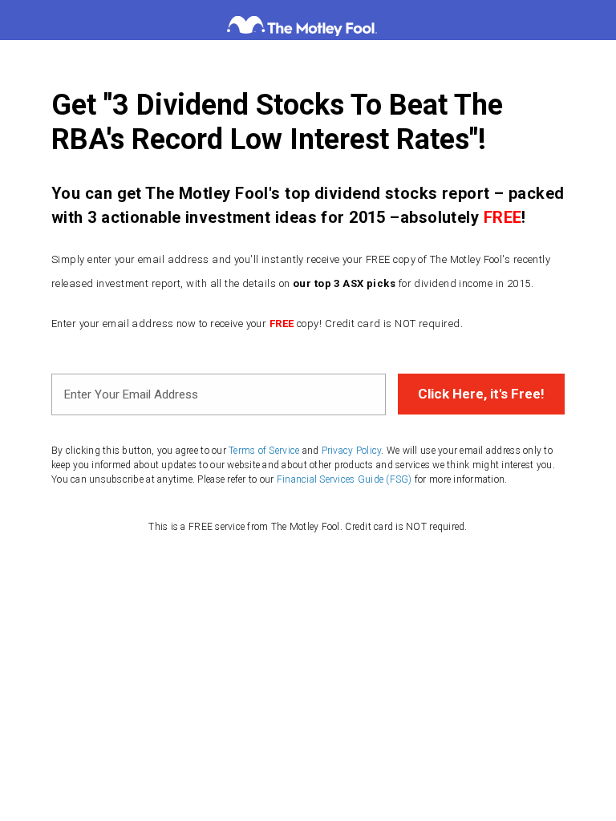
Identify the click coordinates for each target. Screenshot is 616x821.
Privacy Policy (352, 450)
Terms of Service (264, 450)
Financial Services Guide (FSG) (344, 479)
